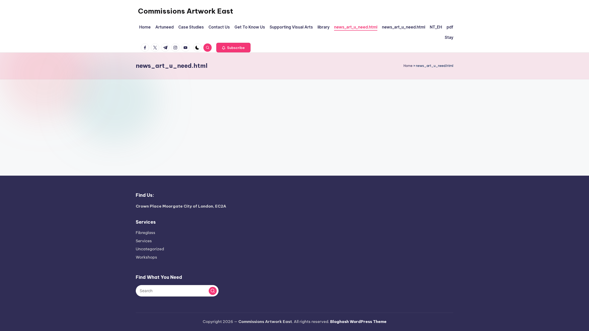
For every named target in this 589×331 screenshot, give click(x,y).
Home (408, 66)
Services (144, 240)
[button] (233, 47)
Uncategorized (150, 248)
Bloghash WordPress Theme (358, 321)
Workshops (146, 257)
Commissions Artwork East (185, 11)
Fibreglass (145, 232)
